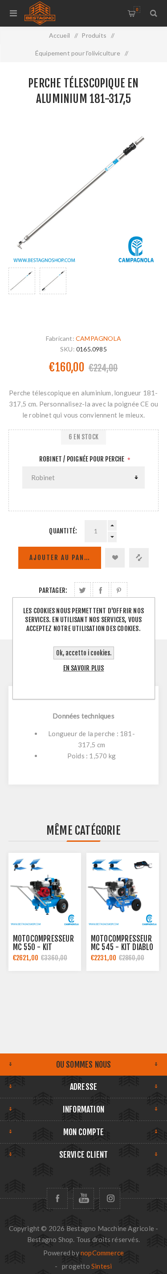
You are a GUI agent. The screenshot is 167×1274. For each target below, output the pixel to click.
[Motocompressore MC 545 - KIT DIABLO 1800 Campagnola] (122, 889)
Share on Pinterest (119, 590)
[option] (21, 292)
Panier (137, 9)
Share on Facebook (101, 590)
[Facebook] (57, 1198)
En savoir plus (83, 668)
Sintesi (101, 1266)
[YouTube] (83, 1198)
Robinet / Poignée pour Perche (82, 459)
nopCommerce (102, 1253)
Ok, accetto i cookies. (83, 653)
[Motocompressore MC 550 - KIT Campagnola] (44, 889)
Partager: (53, 590)
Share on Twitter (82, 590)
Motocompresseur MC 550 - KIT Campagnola (43, 947)
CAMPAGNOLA (98, 338)
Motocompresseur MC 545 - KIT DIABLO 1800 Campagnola (122, 947)
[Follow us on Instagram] (109, 1198)
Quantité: (63, 531)
